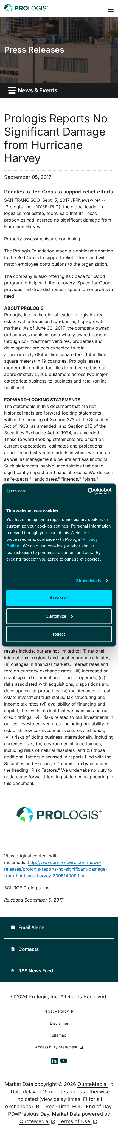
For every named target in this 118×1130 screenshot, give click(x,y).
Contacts (25, 949)
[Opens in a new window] (54, 1060)
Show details (88, 580)
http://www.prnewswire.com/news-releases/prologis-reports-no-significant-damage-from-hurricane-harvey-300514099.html (55, 869)
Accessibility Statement (56, 1047)
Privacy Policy (57, 1011)
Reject (59, 634)
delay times (68, 1099)
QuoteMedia (92, 1084)
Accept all (59, 598)
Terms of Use (75, 1121)
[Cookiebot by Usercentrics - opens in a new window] (88, 491)
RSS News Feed (32, 970)
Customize (56, 616)
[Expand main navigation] (111, 8)
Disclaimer (59, 1023)
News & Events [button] (36, 90)
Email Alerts (27, 927)
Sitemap (59, 1035)
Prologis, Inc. (44, 996)
